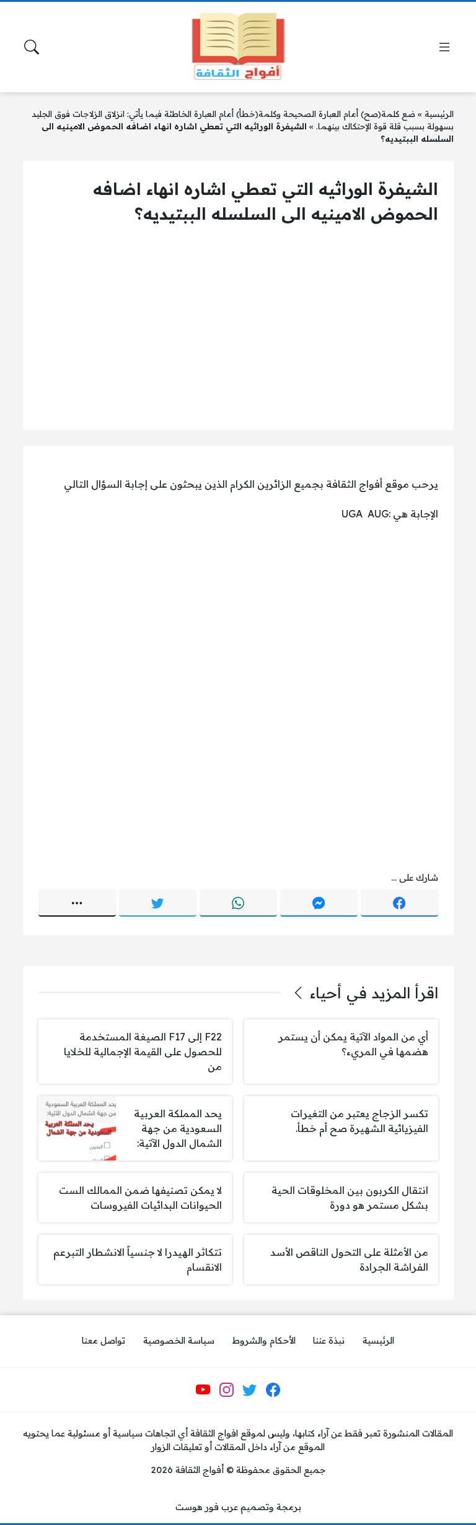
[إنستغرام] (226, 1390)
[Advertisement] (238, 328)
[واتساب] (238, 903)
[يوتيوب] (203, 1390)
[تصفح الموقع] (444, 47)
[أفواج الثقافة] (238, 47)
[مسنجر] (319, 903)
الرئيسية (439, 113)
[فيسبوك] (399, 903)
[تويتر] (157, 903)
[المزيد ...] (77, 903)
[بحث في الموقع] (31, 47)
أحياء (326, 992)
